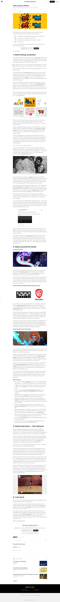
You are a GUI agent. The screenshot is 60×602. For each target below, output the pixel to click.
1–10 (23, 190)
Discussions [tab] (20, 558)
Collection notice (37, 595)
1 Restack (22, 537)
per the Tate (38, 440)
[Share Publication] (48, 2)
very (23, 429)
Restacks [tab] (19, 547)
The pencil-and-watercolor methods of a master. (20, 569)
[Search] (46, 2)
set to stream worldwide (21, 364)
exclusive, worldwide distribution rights (31, 390)
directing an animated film (20, 406)
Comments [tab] (15, 547)
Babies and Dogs (19, 187)
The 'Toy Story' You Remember (19, 561)
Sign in (57, 1)
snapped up (24, 417)
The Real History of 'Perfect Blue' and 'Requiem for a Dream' (25, 574)
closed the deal (28, 381)
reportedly (30, 177)
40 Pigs (28, 191)
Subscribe (52, 1)
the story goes (28, 72)
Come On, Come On (25, 154)
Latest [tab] (16, 558)
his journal (37, 57)
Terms (33, 595)
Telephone (27, 187)
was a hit (32, 421)
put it (16, 461)
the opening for (39, 128)
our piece (42, 505)
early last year (30, 235)
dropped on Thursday (27, 514)
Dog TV (14, 187)
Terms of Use (34, 532)
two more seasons (24, 271)
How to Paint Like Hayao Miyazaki (20, 568)
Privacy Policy (37, 533)
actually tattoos (40, 412)
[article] (30, 563)
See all (15, 580)
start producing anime (21, 305)
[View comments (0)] (17, 12)
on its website (28, 507)
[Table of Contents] (1, 301)
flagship (15, 366)
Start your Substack (27, 597)
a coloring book (35, 190)
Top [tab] (14, 558)
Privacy (31, 595)
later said (27, 77)
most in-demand (23, 415)
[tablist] (17, 547)
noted (35, 273)
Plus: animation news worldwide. (18, 575)
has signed (25, 395)
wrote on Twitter (16, 308)
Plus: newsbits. (15, 562)
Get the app (35, 597)
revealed (24, 386)
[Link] (11, 54)
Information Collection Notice (30, 533)
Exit (26, 177)
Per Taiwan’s (40, 356)
